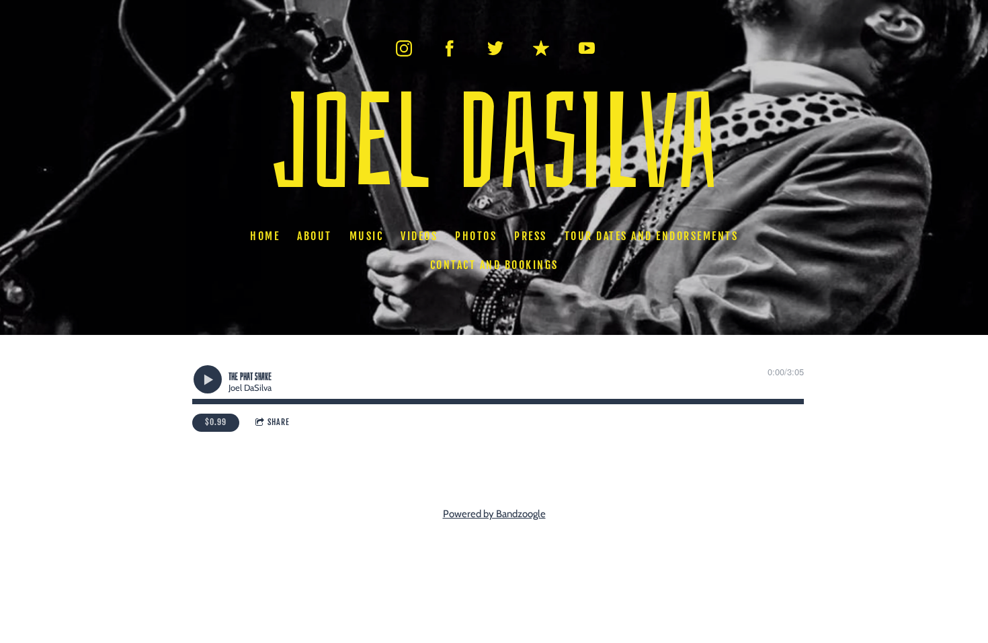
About (314, 236)
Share (278, 422)
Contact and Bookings (494, 265)
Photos (476, 236)
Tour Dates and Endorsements (652, 236)
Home (265, 236)
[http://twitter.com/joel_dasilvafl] (495, 48)
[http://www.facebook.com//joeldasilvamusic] (450, 48)
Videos (419, 236)
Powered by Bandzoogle (494, 514)
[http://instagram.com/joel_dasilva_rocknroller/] (404, 48)
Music (366, 236)
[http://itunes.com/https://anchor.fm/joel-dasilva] (541, 48)
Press (530, 236)
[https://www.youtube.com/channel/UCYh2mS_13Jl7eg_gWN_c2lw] (587, 48)
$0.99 (216, 422)
